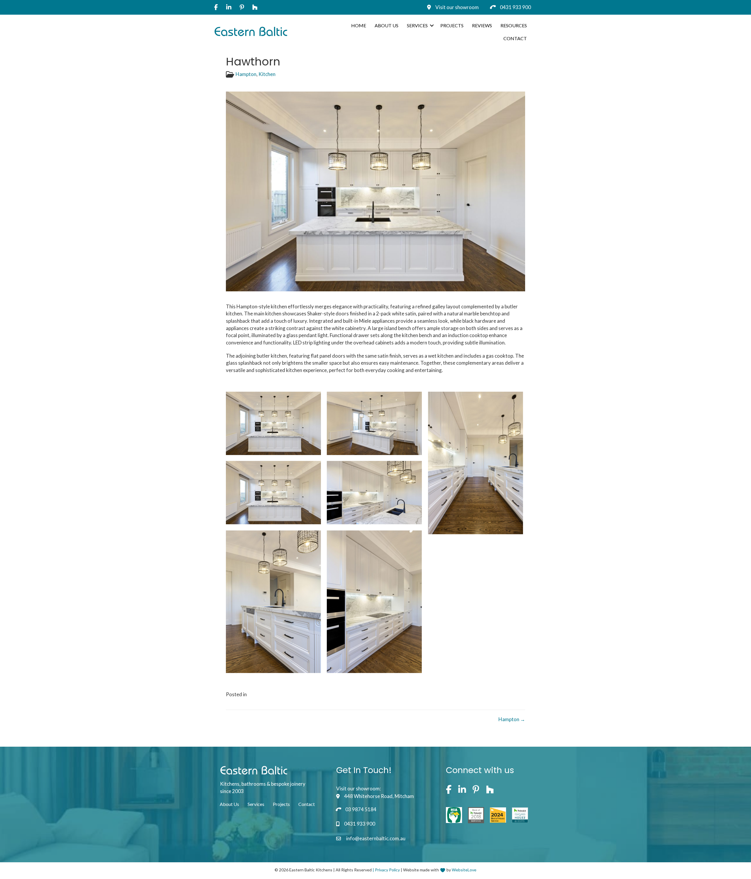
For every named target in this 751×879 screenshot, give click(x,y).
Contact (515, 38)
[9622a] (273, 423)
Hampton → (511, 719)
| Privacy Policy (386, 869)
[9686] (273, 601)
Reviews (482, 25)
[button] (432, 25)
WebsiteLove (464, 869)
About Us (386, 25)
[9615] (374, 601)
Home (358, 25)
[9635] (374, 423)
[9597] (374, 492)
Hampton (246, 74)
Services (417, 25)
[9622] (273, 492)
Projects (452, 25)
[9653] (475, 463)
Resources (513, 25)
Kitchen (266, 74)
